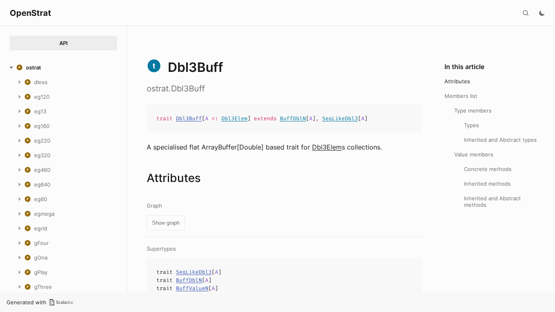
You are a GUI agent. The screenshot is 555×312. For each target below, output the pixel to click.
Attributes (457, 81)
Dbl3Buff (189, 118)
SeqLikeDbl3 (340, 118)
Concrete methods (488, 169)
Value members (473, 154)
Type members (473, 110)
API (63, 43)
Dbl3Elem (234, 118)
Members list (460, 96)
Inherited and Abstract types (500, 139)
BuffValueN (192, 288)
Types (471, 125)
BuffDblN (293, 118)
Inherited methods (487, 183)
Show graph (166, 223)
